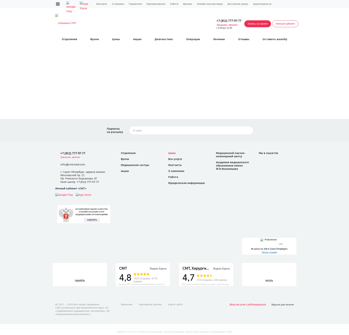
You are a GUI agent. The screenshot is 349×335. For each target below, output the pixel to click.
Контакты (101, 3)
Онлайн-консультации (210, 3)
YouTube (271, 161)
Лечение (219, 39)
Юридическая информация (186, 183)
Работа (174, 3)
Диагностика (164, 39)
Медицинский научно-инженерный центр (230, 154)
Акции (137, 39)
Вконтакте (57, 4)
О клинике (118, 3)
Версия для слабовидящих (248, 304)
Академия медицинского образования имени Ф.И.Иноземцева (232, 165)
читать (269, 280)
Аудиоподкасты (262, 3)
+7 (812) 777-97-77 (228, 21)
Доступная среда (237, 3)
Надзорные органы (150, 304)
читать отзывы (269, 252)
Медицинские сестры (135, 165)
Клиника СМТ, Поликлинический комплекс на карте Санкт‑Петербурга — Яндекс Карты (144, 284)
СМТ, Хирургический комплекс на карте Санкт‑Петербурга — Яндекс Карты (208, 284)
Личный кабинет (285, 23)
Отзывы (243, 39)
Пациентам (135, 3)
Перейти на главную (174, 96)
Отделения (69, 39)
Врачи (94, 39)
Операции (193, 39)
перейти (80, 280)
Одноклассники (280, 161)
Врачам (187, 3)
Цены (116, 39)
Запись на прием (258, 23)
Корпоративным (156, 3)
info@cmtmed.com (72, 164)
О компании (176, 171)
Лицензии (126, 304)
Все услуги (175, 159)
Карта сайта (175, 304)
